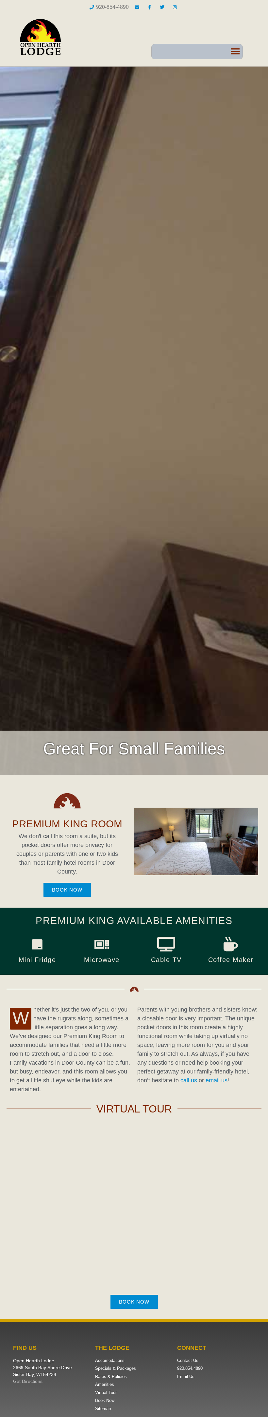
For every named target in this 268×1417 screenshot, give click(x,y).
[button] (235, 51)
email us (216, 1080)
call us (188, 1080)
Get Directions (27, 1381)
